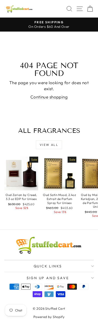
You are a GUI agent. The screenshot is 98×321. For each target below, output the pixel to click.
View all (49, 145)
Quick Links (48, 266)
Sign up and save (48, 278)
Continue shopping (49, 96)
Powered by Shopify (49, 317)
